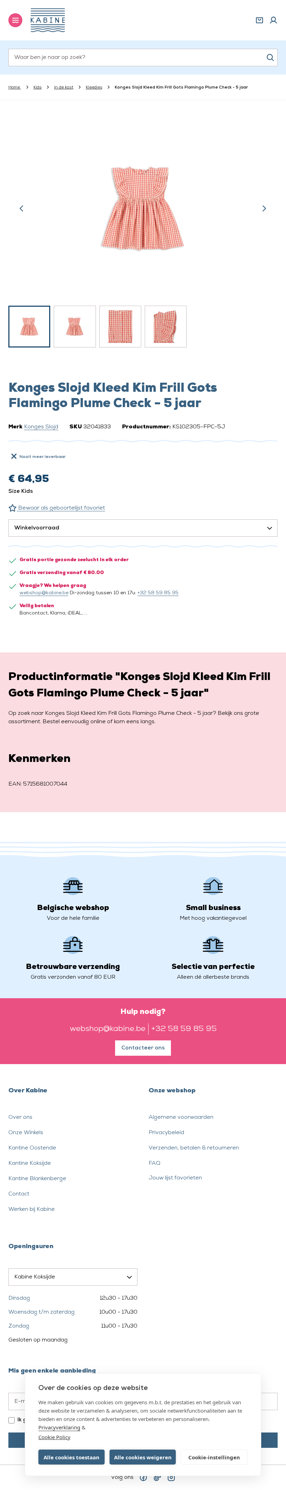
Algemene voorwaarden (181, 1117)
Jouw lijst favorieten (175, 1178)
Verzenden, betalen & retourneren (194, 1148)
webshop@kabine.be (44, 593)
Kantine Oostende (32, 1148)
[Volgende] (264, 208)
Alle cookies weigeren (143, 1457)
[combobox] (143, 57)
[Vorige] (21, 208)
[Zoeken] (270, 57)
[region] (143, 232)
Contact (18, 1194)
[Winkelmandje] (259, 20)
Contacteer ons (143, 1048)
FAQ (154, 1163)
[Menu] (15, 20)
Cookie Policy (54, 1437)
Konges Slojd (41, 427)
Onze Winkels (25, 1133)
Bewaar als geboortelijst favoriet (61, 508)
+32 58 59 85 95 (158, 593)
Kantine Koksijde (29, 1163)
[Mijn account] (273, 20)
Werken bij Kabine (31, 1209)
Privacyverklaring (59, 1427)
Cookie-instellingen (214, 1457)
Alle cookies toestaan (71, 1457)
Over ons (20, 1117)
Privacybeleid (166, 1133)
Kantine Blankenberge (37, 1179)
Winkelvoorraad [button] (36, 528)
